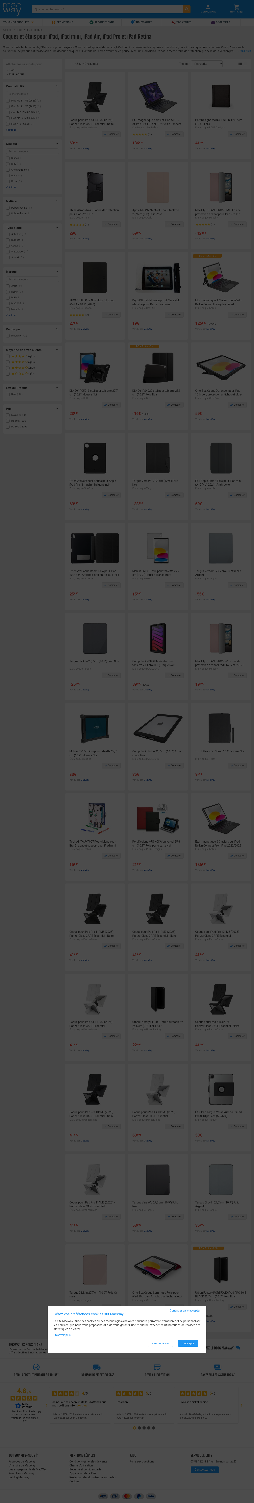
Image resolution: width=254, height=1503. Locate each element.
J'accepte (188, 1343)
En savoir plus (62, 1334)
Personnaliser (160, 1343)
